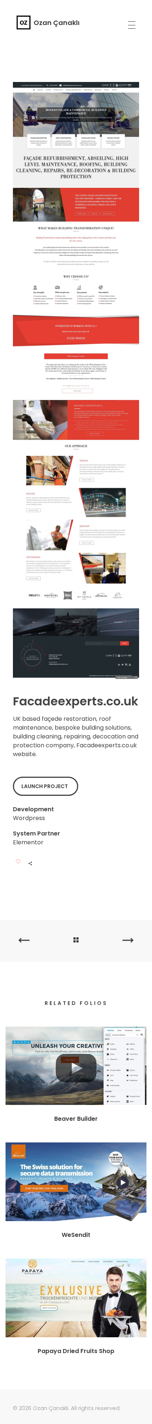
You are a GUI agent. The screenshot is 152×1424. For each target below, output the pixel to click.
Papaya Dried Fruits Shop (76, 1351)
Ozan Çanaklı (57, 22)
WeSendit (76, 1235)
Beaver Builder (76, 1118)
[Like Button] (18, 861)
